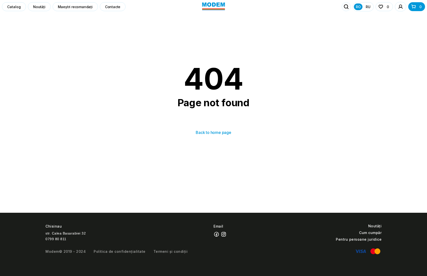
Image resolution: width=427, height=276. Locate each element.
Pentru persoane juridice (359, 239)
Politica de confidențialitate (120, 251)
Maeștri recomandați (75, 7)
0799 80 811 (55, 239)
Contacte (112, 7)
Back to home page (213, 132)
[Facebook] (217, 236)
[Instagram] (224, 236)
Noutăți (39, 7)
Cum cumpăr (370, 233)
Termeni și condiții (170, 251)
